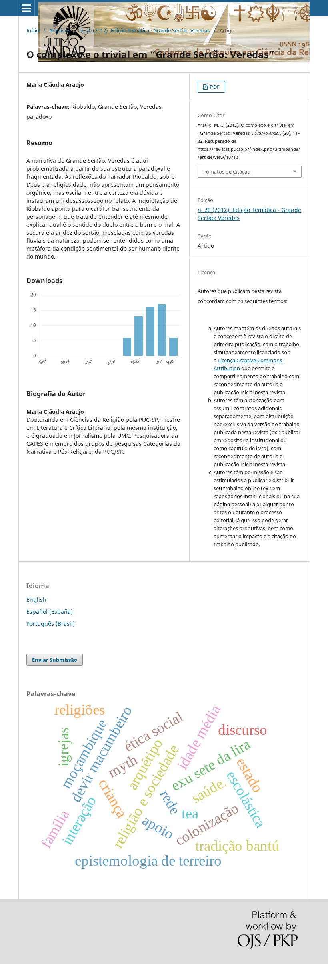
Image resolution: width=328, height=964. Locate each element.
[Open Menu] (26, 8)
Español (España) (49, 611)
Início (32, 30)
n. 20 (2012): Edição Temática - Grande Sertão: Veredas (145, 30)
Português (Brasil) (50, 623)
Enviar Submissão (54, 659)
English (36, 599)
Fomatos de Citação (226, 171)
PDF (214, 86)
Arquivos (59, 30)
